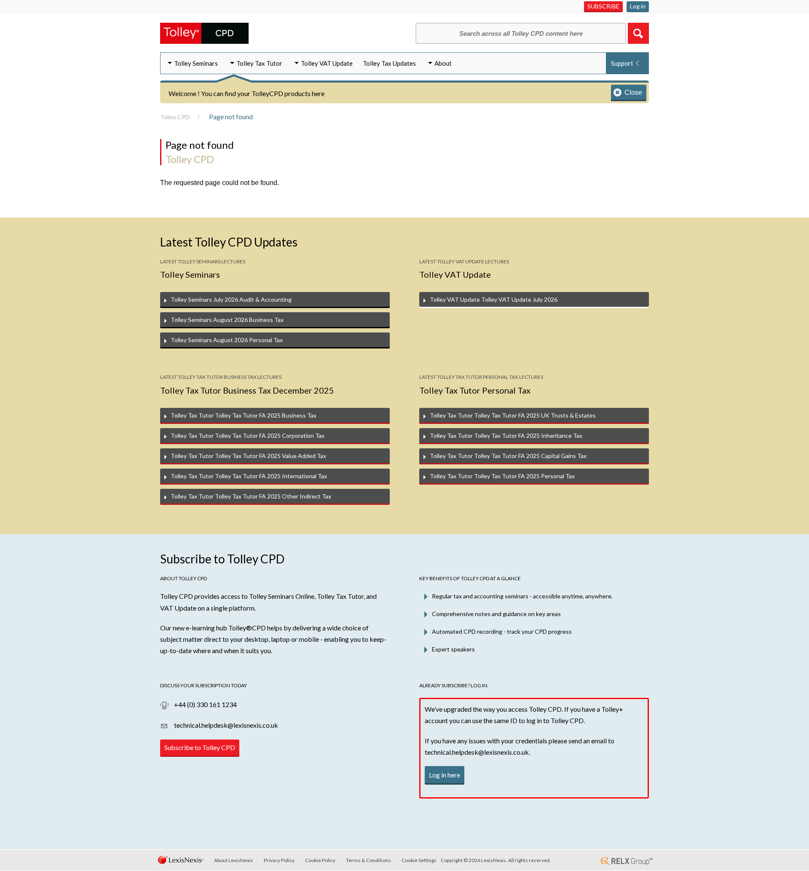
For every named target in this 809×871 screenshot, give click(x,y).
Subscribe (603, 6)
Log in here (444, 775)
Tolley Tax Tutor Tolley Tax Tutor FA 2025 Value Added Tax (248, 455)
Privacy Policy (279, 860)
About (443, 63)
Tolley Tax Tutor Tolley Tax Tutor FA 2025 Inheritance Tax (506, 435)
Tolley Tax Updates (389, 63)
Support (622, 63)
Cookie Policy (320, 860)
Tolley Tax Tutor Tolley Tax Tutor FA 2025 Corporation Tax (247, 435)
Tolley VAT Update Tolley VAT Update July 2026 (493, 299)
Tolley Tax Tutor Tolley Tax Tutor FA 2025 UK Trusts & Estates (513, 415)
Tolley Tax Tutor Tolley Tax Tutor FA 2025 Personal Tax (502, 476)
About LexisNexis (233, 860)
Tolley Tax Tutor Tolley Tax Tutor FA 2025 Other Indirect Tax (251, 496)
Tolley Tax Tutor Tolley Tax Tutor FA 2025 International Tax (249, 476)
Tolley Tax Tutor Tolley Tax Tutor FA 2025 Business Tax (243, 415)
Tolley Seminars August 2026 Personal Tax (227, 339)
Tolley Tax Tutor (259, 63)
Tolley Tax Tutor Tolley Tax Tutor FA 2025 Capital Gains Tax (508, 455)
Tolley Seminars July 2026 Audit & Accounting (231, 299)
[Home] (204, 32)
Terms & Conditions (368, 860)
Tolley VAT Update (327, 63)
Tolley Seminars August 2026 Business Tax (227, 319)
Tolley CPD (175, 117)
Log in (638, 6)
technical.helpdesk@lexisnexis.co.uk (225, 725)
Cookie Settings (419, 860)
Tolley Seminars (196, 63)
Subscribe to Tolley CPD (199, 747)
